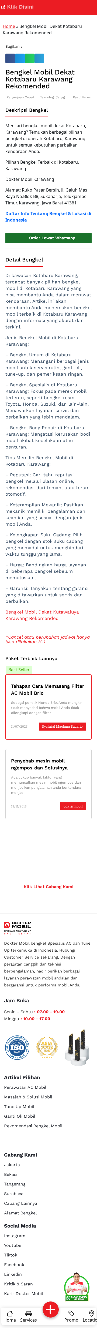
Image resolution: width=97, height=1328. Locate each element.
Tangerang (15, 1184)
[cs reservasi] (77, 1288)
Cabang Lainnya (20, 1203)
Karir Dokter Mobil (23, 1293)
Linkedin (13, 1274)
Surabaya (13, 1193)
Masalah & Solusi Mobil (28, 1096)
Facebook (14, 1264)
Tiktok (10, 1255)
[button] (10, 58)
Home (9, 26)
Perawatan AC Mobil (25, 1087)
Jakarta (12, 1164)
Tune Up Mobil (19, 1106)
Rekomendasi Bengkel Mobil (33, 1125)
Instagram (14, 1235)
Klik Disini (14, 6)
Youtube (12, 1245)
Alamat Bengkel (20, 1212)
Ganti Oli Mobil (19, 1116)
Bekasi (10, 1174)
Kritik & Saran (18, 1283)
